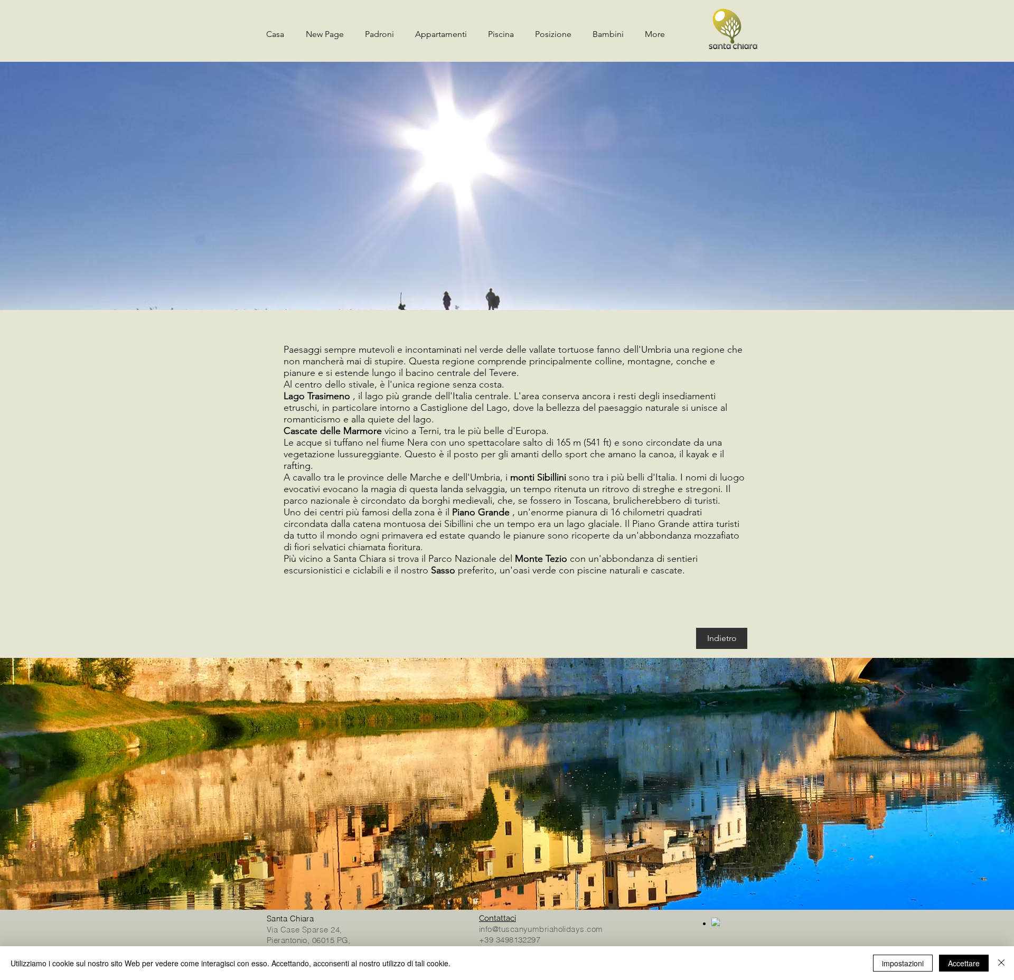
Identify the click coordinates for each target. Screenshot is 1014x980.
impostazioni (903, 963)
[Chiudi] (1001, 963)
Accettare (964, 963)
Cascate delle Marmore (333, 431)
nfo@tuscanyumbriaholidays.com (542, 929)
